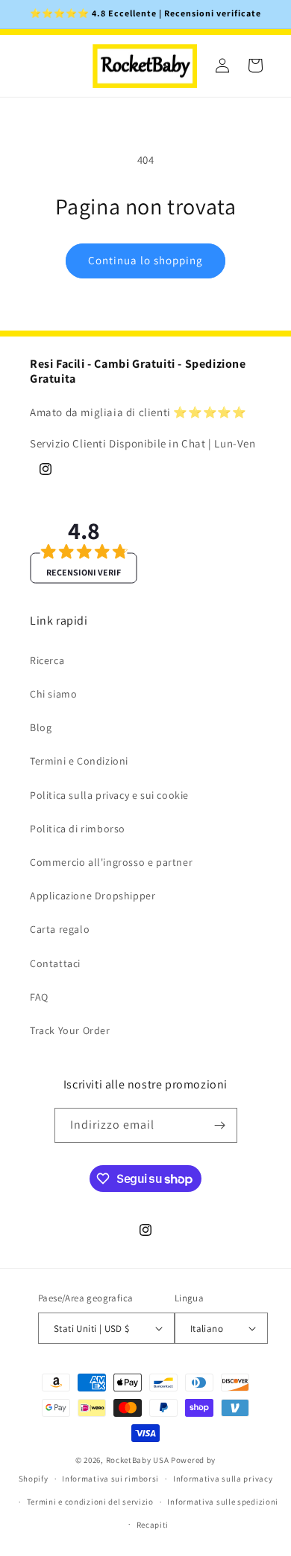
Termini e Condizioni (79, 761)
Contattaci (55, 963)
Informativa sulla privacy (223, 1478)
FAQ (39, 997)
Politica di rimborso (77, 828)
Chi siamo (53, 694)
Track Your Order (70, 1030)
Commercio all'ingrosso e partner (111, 862)
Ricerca (47, 660)
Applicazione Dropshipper (92, 895)
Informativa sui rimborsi (110, 1478)
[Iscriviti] (220, 1125)
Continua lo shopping (145, 260)
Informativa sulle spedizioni (222, 1501)
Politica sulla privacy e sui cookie (109, 795)
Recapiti (153, 1525)
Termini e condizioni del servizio (90, 1501)
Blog (40, 727)
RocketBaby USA (137, 1460)
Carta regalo (60, 929)
